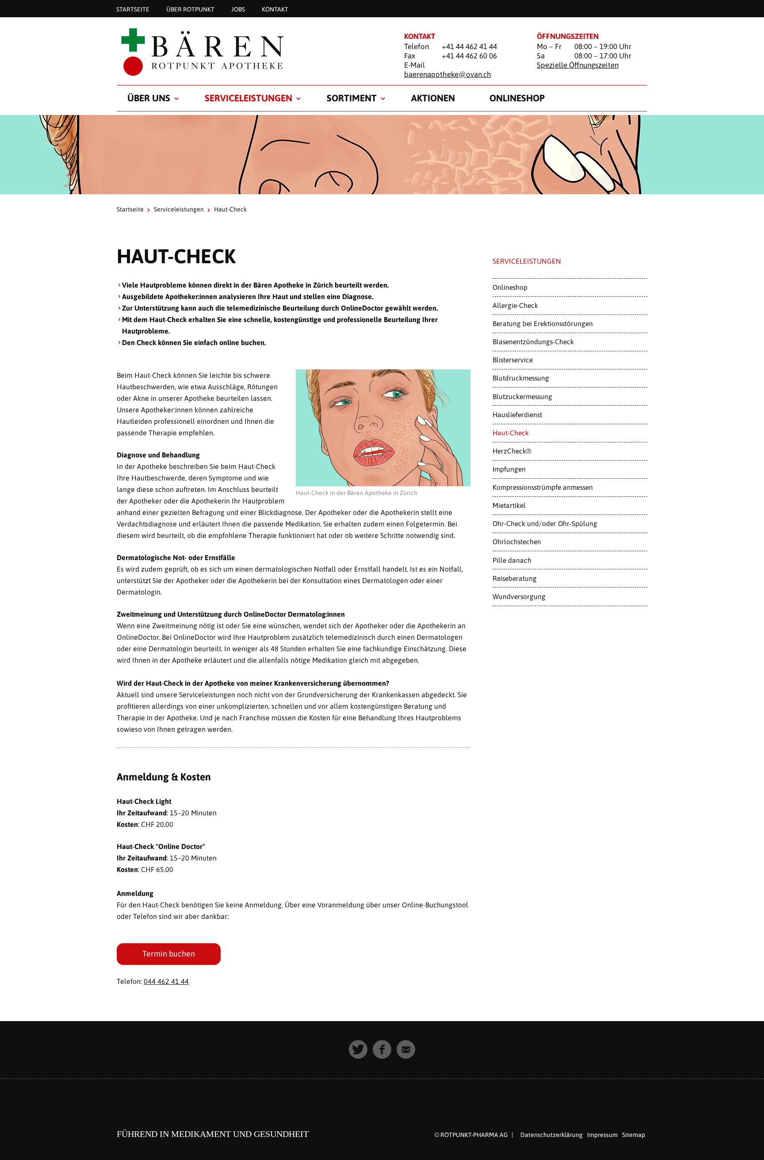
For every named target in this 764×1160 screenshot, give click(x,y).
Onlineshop (517, 97)
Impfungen (509, 469)
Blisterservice (513, 360)
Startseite (132, 8)
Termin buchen (168, 953)
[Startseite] (249, 52)
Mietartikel (509, 505)
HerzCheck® (512, 451)
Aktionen (433, 97)
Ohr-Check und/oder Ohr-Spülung (545, 523)
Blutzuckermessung (522, 396)
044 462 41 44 (166, 981)
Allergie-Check (515, 305)
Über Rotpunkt (190, 8)
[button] (358, 1049)
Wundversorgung (519, 596)
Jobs (238, 8)
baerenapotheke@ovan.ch (447, 74)
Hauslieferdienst (517, 415)
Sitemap (633, 1134)
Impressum (602, 1134)
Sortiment (352, 97)
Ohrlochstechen (517, 541)
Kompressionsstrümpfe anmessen (543, 487)
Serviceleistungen (248, 97)
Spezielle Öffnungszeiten (578, 65)
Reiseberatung (515, 578)
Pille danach (512, 560)
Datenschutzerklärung (551, 1134)
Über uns (148, 97)
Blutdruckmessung (521, 378)
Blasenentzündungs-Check (533, 342)
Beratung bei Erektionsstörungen (543, 323)
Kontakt (275, 8)
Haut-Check (511, 433)
